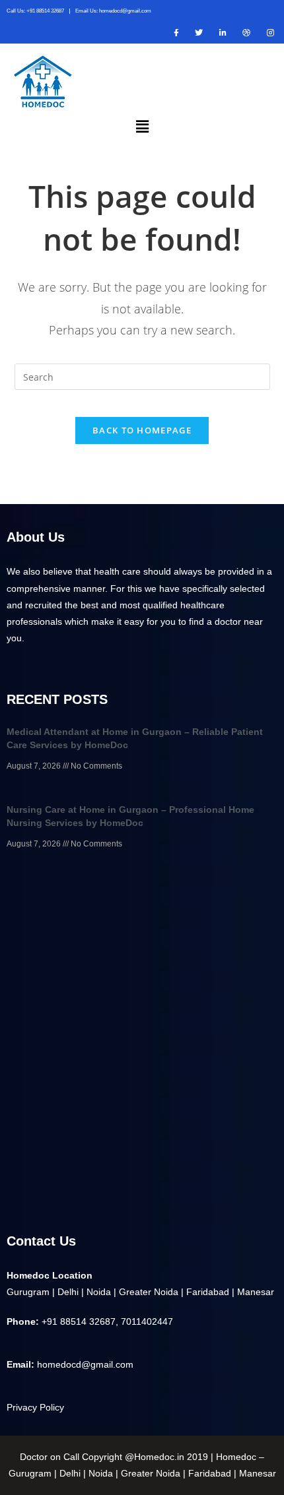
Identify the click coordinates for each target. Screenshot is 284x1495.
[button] (142, 126)
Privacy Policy (35, 1407)
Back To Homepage (142, 430)
